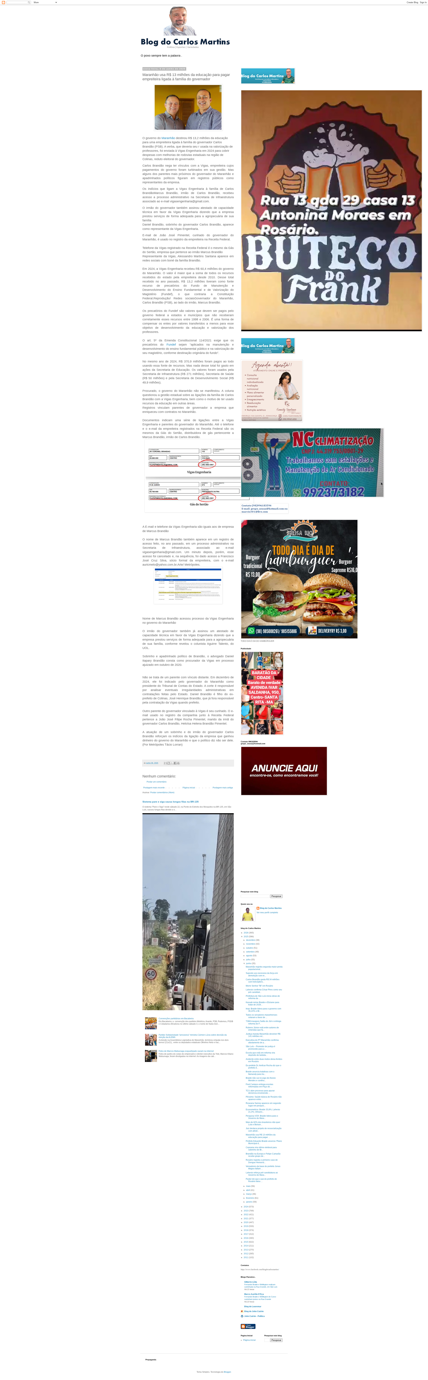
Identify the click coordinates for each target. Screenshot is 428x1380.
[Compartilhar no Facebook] (175, 763)
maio (248, 1186)
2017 (246, 1234)
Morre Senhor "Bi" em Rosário (259, 986)
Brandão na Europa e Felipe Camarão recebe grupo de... (263, 1155)
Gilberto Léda (250, 1282)
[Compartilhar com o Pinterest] (178, 763)
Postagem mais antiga (223, 787)
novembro (251, 944)
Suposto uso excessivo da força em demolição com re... (262, 974)
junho (249, 963)
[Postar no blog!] (168, 763)
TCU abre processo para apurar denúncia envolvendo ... (260, 1092)
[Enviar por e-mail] (165, 763)
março (249, 1194)
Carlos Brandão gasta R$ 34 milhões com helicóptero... (262, 980)
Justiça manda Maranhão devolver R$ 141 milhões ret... (263, 1035)
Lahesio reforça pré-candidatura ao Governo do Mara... (262, 1173)
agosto (249, 955)
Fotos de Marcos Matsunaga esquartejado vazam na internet (186, 1051)
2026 (246, 933)
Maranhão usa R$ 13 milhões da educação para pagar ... (261, 1136)
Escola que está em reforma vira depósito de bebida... (260, 1054)
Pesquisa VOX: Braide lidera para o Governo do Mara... (262, 1117)
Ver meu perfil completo (267, 912)
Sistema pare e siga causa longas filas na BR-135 (170, 801)
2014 (246, 1246)
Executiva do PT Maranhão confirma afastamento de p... (262, 1041)
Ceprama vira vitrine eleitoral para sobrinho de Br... (261, 1148)
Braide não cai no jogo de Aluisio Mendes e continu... (261, 1079)
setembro (250, 952)
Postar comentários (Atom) (162, 792)
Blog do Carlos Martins (271, 908)
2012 (246, 1253)
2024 (246, 1207)
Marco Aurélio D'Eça (254, 1294)
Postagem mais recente (154, 787)
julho (248, 959)
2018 (246, 1230)
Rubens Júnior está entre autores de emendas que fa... (262, 1028)
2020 (246, 1222)
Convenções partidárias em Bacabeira (176, 1018)
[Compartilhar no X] (172, 763)
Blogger (227, 1372)
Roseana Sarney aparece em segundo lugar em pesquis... (263, 1104)
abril (248, 1190)
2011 (246, 1257)
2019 (246, 1226)
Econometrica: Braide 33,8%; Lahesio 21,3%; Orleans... (263, 1110)
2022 (246, 1214)
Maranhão (168, 138)
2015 (246, 1242)
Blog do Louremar (252, 1306)
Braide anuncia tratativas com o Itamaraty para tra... (260, 1072)
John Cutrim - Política (254, 1316)
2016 (246, 1238)
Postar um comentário (157, 782)
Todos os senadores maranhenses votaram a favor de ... (261, 1016)
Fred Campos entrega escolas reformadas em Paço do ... (259, 1085)
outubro (250, 948)
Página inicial (189, 787)
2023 (246, 1211)
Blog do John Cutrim (254, 1311)
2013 (246, 1250)
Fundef (171, 344)
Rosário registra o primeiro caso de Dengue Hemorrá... (262, 1161)
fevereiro (250, 1198)
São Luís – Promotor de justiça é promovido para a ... (260, 1047)
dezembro (251, 940)
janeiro (249, 1202)
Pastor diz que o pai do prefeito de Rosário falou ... (261, 1180)
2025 (246, 936)
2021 (246, 1218)
